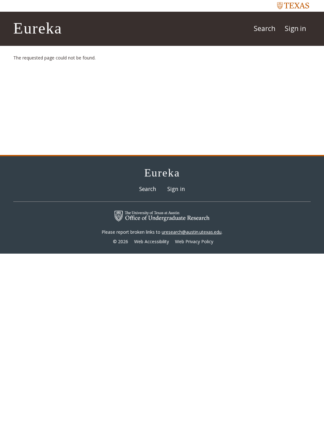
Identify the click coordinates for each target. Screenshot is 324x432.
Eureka (37, 28)
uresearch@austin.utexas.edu (191, 232)
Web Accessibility (151, 241)
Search (264, 28)
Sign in (295, 28)
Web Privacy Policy (194, 241)
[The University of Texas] (293, 5)
